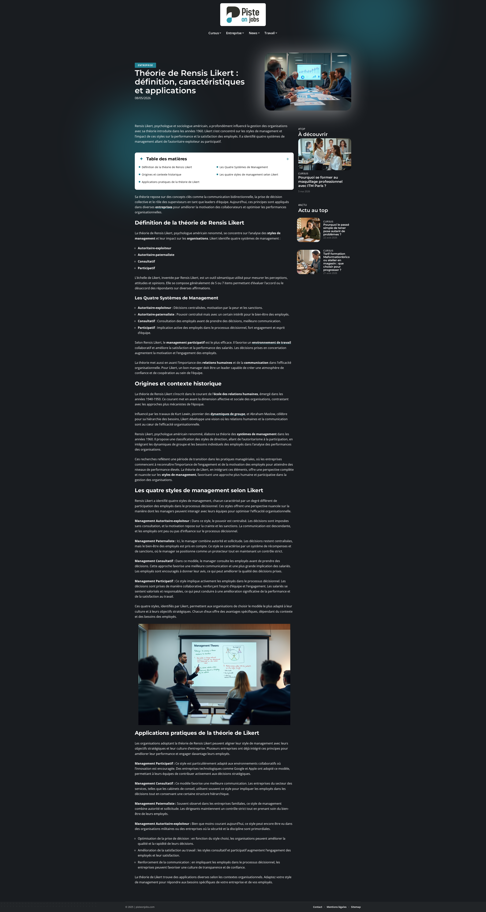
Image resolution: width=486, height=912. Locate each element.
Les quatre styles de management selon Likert (249, 174)
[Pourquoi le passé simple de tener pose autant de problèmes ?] (308, 230)
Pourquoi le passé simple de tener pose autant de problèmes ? (336, 229)
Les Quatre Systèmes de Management (244, 167)
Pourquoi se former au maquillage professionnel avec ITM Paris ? (320, 181)
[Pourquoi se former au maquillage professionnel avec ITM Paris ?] (324, 154)
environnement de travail (271, 342)
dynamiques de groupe (228, 414)
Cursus (303, 173)
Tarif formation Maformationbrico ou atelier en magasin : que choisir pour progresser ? (336, 262)
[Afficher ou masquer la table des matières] (238, 159)
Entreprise (145, 65)
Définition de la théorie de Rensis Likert (167, 167)
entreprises (163, 207)
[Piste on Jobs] (243, 14)
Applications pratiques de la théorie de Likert (170, 182)
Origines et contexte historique (161, 174)
